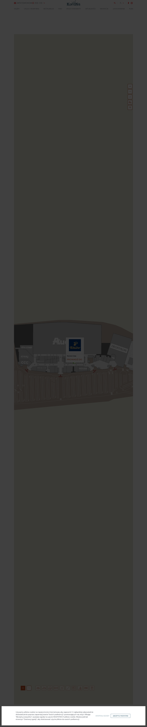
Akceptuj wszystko (120, 716)
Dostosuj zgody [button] (102, 716)
